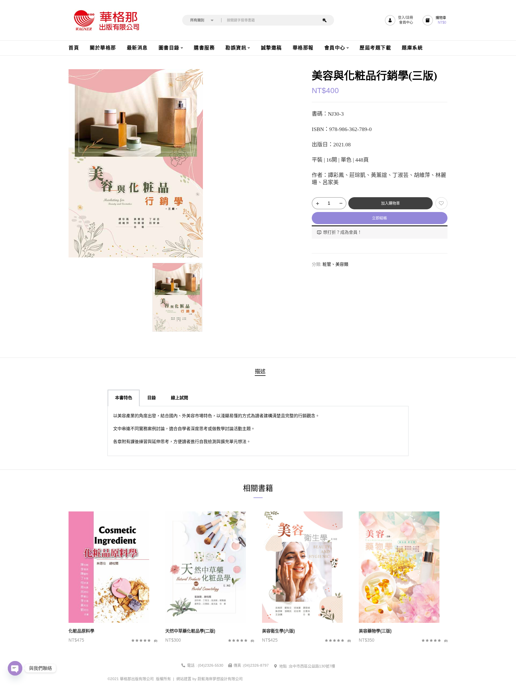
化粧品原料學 (81, 631)
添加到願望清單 (441, 203)
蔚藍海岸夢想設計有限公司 (220, 679)
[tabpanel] (258, 431)
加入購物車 (390, 203)
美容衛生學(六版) (278, 631)
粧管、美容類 (335, 264)
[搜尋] (324, 20)
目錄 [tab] (151, 397)
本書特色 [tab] (123, 397)
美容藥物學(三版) (375, 631)
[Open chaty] (15, 668)
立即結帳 (379, 218)
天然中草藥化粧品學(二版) (190, 631)
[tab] (260, 372)
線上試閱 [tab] (179, 397)
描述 (260, 371)
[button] (434, 20)
